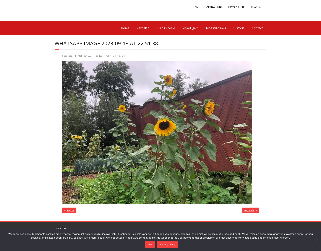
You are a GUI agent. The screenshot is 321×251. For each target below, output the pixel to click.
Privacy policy (167, 244)
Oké (150, 244)
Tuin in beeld (166, 28)
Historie (238, 28)
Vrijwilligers (190, 28)
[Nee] (316, 240)
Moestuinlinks (216, 28)
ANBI (197, 7)
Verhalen (143, 28)
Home (125, 28)
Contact (257, 28)
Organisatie (256, 7)
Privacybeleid (236, 7)
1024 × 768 (104, 55)
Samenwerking (214, 7)
